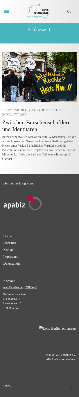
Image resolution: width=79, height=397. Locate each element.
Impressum (10, 256)
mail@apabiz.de (13, 287)
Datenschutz (11, 263)
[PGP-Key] (31, 287)
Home (7, 236)
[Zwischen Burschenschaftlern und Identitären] (39, 77)
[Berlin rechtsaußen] (38, 11)
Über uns (9, 243)
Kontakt (8, 250)
